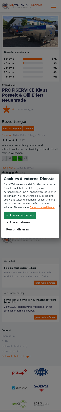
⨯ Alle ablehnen (18, 222)
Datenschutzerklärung (42, 207)
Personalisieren (17, 229)
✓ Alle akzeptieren (20, 215)
